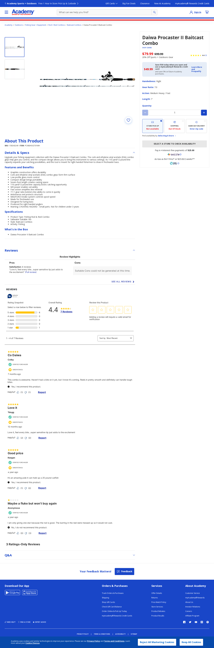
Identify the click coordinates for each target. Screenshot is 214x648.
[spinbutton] (174, 113)
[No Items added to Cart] (207, 12)
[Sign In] (191, 12)
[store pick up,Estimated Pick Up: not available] (152, 126)
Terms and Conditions (114, 641)
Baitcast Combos (74, 25)
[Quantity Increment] (204, 113)
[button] (198, 69)
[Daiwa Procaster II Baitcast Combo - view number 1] (14, 47)
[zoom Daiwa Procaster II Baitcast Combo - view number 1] (87, 79)
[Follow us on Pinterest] (207, 622)
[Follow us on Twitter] (190, 622)
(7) (206, 55)
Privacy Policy (93, 641)
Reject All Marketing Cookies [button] (157, 642)
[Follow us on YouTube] (196, 622)
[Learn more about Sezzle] (174, 154)
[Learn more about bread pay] (175, 163)
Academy (8, 25)
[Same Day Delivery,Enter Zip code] (196, 126)
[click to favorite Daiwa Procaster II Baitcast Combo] (128, 120)
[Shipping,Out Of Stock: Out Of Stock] (174, 126)
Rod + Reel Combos (56, 25)
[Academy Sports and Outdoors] (23, 12)
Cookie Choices (32, 643)
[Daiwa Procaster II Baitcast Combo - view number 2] (14, 69)
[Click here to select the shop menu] (6, 12)
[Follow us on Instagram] (202, 622)
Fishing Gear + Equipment (35, 25)
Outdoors (19, 25)
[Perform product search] (154, 12)
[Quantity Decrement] (145, 113)
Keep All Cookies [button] (191, 642)
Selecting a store (166, 136)
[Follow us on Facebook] (184, 622)
